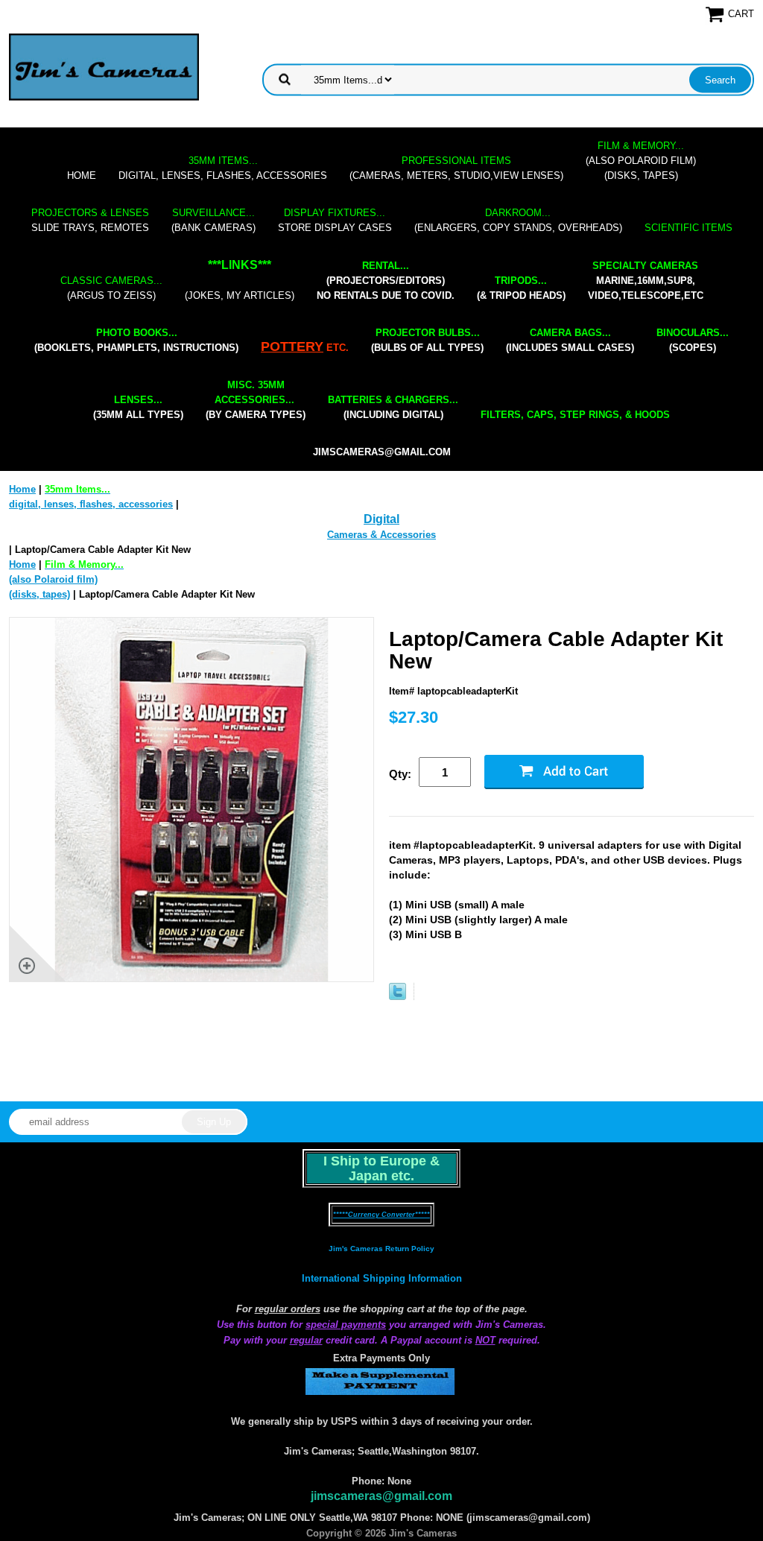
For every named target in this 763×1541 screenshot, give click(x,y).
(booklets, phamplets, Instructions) (136, 340)
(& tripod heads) (521, 288)
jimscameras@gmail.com (382, 452)
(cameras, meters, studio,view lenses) (456, 168)
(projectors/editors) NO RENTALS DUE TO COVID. (386, 280)
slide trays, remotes (90, 220)
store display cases (335, 220)
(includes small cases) (570, 340)
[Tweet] (397, 996)
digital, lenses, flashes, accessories (222, 168)
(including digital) (393, 407)
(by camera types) (255, 399)
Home (81, 175)
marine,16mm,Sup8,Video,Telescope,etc (645, 280)
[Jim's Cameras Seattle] (104, 66)
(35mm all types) (138, 407)
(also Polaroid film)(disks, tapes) (641, 160)
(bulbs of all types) (427, 340)
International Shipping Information (382, 1278)
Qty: (400, 774)
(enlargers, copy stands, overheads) (518, 220)
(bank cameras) (213, 220)
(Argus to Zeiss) (111, 288)
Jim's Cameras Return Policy (381, 1248)
